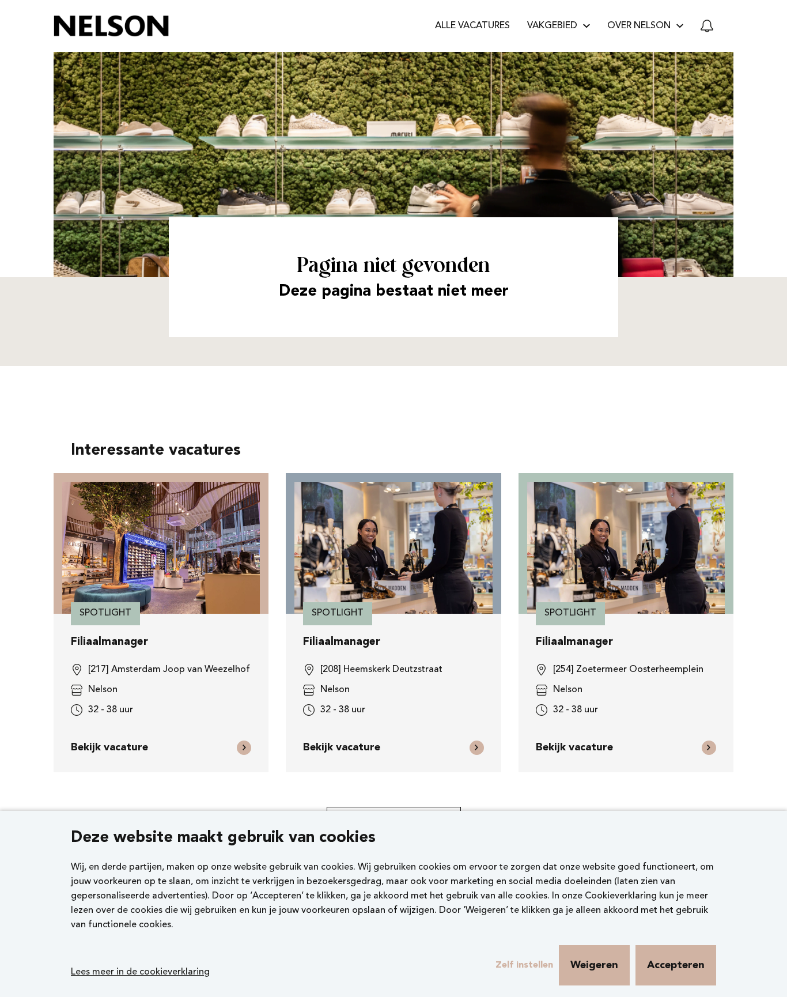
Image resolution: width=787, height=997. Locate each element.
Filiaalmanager (109, 642)
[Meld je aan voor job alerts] (707, 26)
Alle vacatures (472, 26)
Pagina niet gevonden (393, 266)
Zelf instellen (524, 965)
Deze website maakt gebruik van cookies (223, 838)
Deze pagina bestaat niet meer (394, 292)
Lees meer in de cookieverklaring (140, 972)
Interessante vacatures (156, 451)
